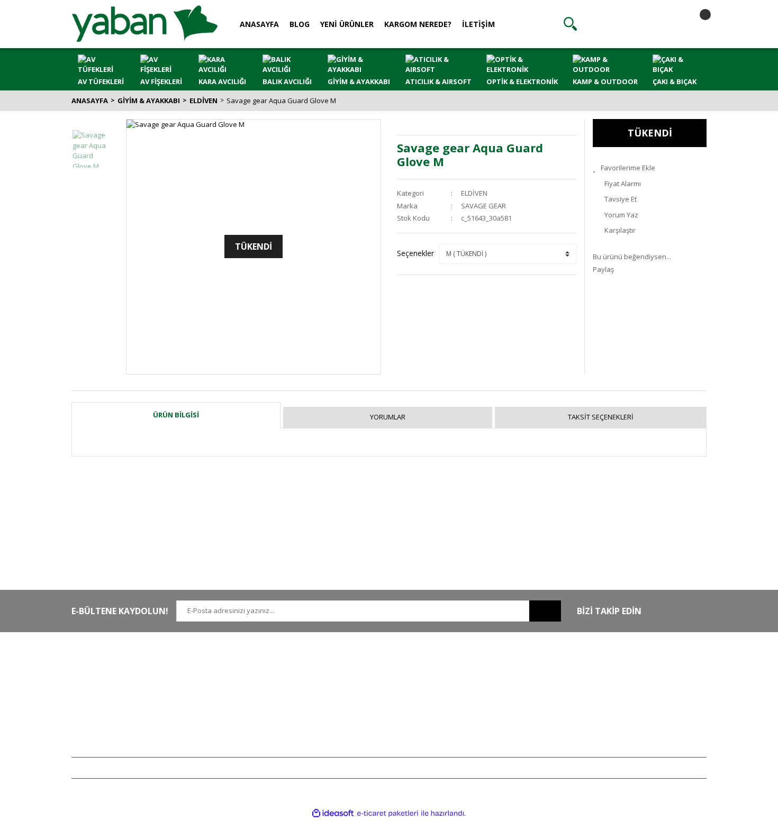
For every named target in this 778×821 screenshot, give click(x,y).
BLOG (300, 24)
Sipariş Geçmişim (489, 683)
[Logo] (144, 23)
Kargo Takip (351, 730)
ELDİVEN (474, 193)
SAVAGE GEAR (483, 206)
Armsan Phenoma (621, 683)
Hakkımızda (220, 668)
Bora (600, 714)
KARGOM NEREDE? (417, 24)
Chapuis (605, 746)
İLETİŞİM (478, 24)
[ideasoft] (333, 813)
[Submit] (545, 611)
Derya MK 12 (612, 699)
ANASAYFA (259, 24)
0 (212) (105, 668)
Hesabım (476, 668)
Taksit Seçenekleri (601, 417)
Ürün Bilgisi (176, 414)
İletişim (213, 683)
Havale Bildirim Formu (236, 699)
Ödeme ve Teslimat (363, 699)
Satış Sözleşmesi (358, 668)
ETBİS (211, 714)
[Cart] (696, 23)
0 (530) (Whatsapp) (127, 699)
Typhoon (606, 730)
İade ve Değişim (357, 714)
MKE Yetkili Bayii (617, 668)
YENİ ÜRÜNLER (347, 24)
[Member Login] (633, 23)
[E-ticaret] (388, 813)
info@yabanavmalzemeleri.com (122, 714)
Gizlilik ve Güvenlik (362, 683)
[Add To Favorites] (650, 168)
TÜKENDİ (650, 132)
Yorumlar (387, 417)
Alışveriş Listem (486, 699)
